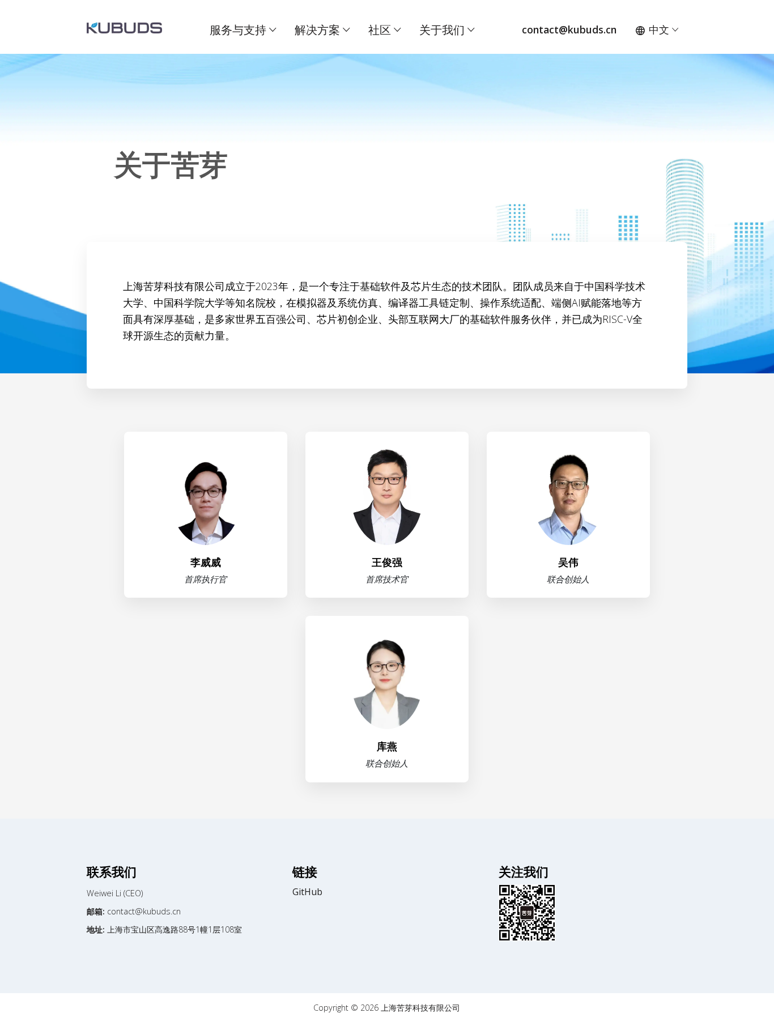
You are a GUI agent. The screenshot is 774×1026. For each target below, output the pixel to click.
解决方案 (319, 29)
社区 (381, 29)
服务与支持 (239, 29)
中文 (659, 29)
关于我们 (443, 29)
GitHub (307, 891)
